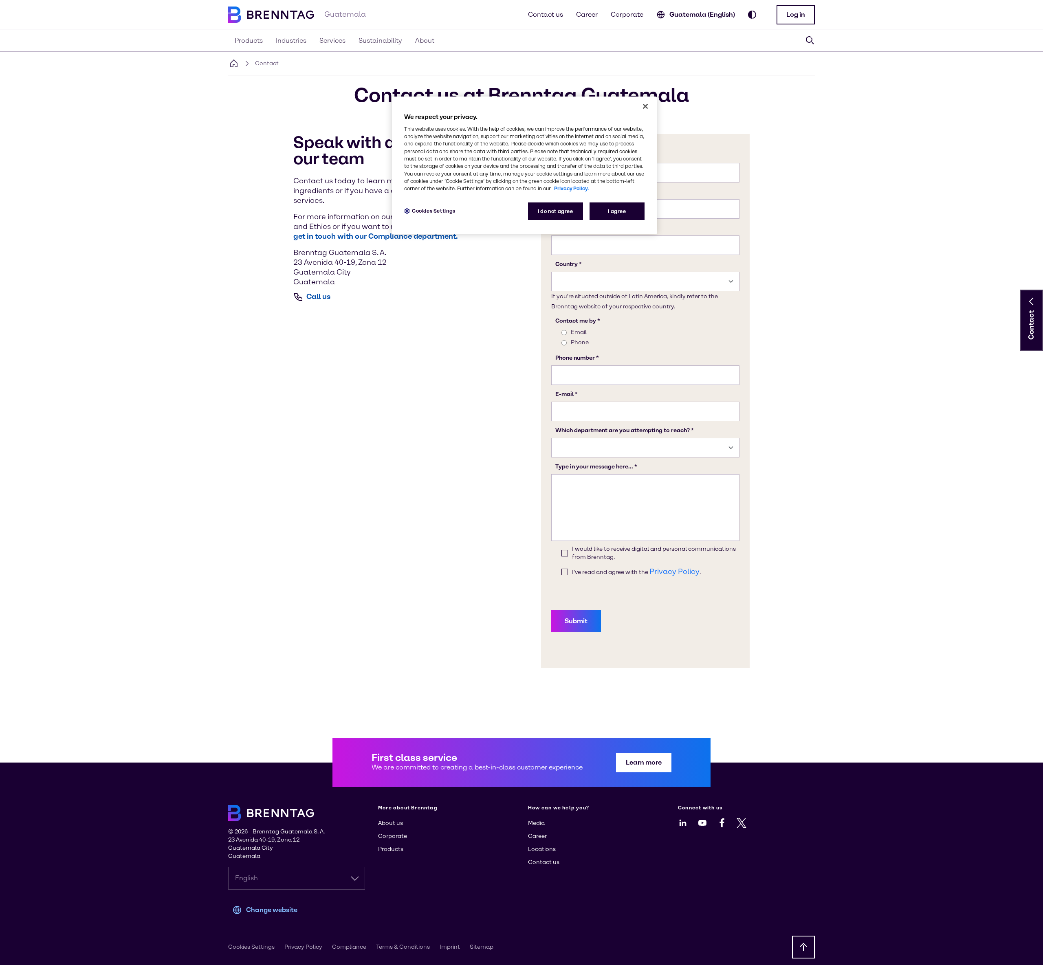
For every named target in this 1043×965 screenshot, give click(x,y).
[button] (796, 14)
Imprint (450, 946)
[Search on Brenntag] (810, 40)
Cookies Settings (433, 211)
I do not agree (555, 211)
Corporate (627, 14)
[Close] (645, 106)
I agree (617, 211)
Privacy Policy (303, 946)
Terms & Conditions (403, 946)
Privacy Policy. (571, 188)
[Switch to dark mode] (752, 15)
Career (587, 14)
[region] (524, 166)
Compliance (349, 946)
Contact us (545, 14)
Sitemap (481, 946)
